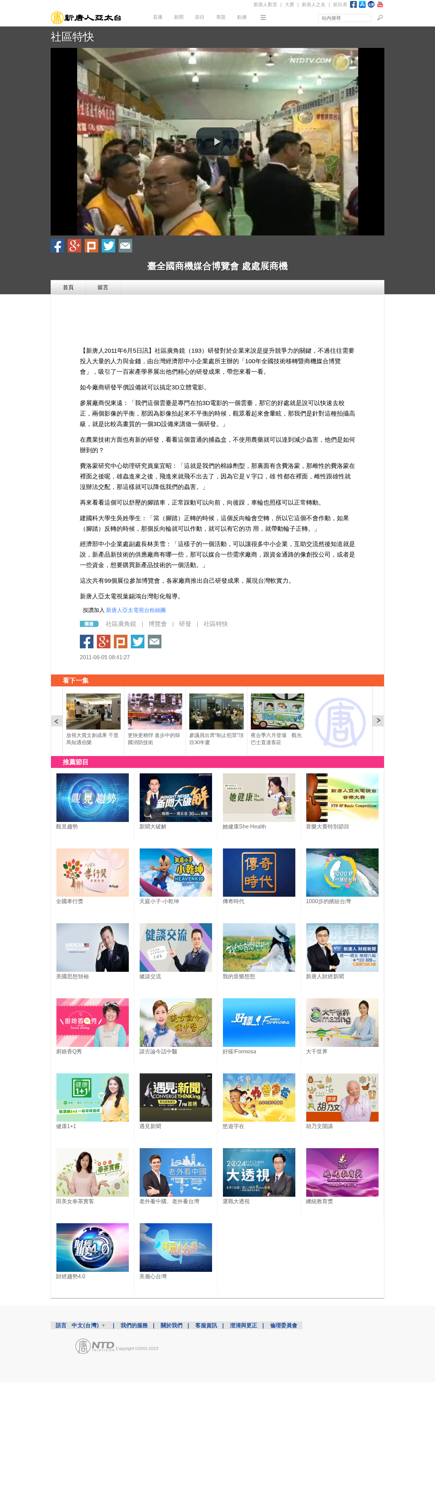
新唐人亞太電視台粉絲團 (136, 610)
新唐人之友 (314, 4)
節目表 (340, 4)
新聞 (179, 17)
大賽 (289, 4)
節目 (200, 17)
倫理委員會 (283, 1325)
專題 (221, 17)
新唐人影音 (265, 4)
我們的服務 (134, 1325)
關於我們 (171, 1325)
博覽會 (158, 623)
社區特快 (72, 37)
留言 (103, 287)
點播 (242, 17)
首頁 (68, 287)
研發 (185, 623)
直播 (157, 17)
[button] (217, 141)
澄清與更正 (243, 1325)
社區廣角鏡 (121, 623)
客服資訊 (206, 1325)
